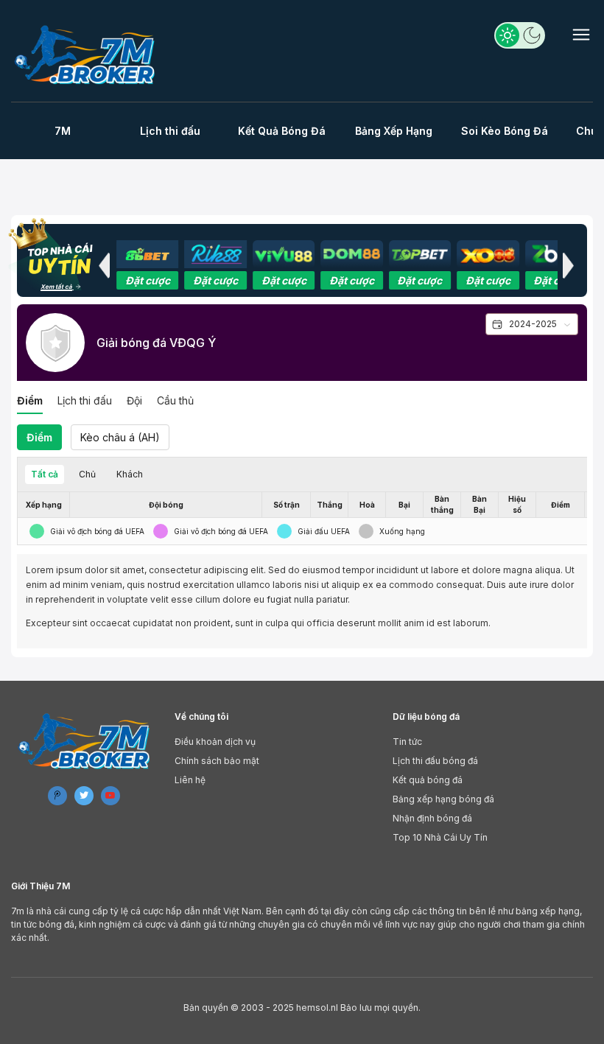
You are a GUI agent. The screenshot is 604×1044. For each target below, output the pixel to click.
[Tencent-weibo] (57, 795)
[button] (104, 265)
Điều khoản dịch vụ (215, 741)
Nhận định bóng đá (432, 818)
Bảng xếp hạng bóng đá (443, 799)
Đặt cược (147, 280)
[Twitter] (84, 795)
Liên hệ (190, 779)
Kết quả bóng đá (428, 779)
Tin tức (407, 741)
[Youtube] (110, 795)
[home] (86, 54)
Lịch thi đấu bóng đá (435, 760)
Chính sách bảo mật (217, 760)
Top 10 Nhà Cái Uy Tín (440, 837)
